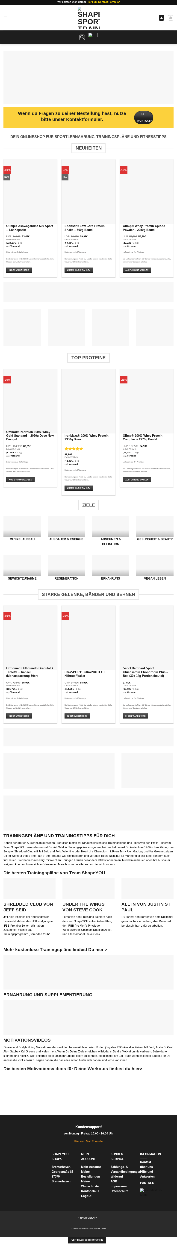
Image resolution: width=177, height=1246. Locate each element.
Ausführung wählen (78, 270)
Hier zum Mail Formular (88, 1141)
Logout (86, 1196)
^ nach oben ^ (87, 1218)
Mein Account (91, 1167)
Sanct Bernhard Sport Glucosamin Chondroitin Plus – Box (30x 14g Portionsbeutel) (145, 672)
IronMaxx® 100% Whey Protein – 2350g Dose (88, 437)
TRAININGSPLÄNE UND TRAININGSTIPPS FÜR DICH (59, 835)
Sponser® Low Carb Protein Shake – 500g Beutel (85, 227)
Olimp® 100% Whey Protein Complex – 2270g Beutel (142, 437)
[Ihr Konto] (161, 18)
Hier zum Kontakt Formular (103, 1)
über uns (146, 1167)
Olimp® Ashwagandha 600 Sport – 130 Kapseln (29, 227)
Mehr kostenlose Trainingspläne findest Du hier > (55, 949)
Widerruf (117, 1176)
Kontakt (145, 1162)
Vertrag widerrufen (87, 1240)
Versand (15, 246)
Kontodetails (90, 1191)
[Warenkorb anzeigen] (170, 18)
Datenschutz (119, 1191)
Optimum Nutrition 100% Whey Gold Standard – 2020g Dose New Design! (30, 435)
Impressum (119, 1186)
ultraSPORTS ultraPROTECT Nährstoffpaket (85, 674)
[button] (5, 18)
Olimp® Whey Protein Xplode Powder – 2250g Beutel (144, 227)
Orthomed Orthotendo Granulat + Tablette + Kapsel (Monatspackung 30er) (29, 672)
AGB (114, 1181)
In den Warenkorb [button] (19, 270)
